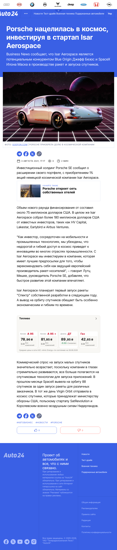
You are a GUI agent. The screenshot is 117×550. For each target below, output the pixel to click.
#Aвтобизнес (25, 422)
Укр (110, 13)
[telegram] (19, 153)
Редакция (86, 520)
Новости (38, 13)
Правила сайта (89, 514)
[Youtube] (20, 541)
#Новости (42, 422)
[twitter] (32, 153)
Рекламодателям (90, 508)
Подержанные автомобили (89, 13)
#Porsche (56, 422)
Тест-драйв (50, 13)
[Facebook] (6, 541)
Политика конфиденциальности (96, 532)
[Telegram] (27, 541)
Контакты (86, 526)
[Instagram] (33, 541)
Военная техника (65, 13)
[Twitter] (13, 541)
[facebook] (26, 153)
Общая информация (91, 502)
